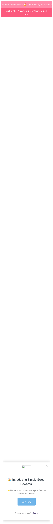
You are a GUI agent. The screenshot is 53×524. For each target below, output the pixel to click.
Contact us (26, 433)
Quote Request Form (26, 340)
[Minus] (7, 329)
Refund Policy (26, 447)
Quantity (8, 323)
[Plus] (19, 329)
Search (26, 424)
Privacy (26, 443)
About (27, 429)
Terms (26, 438)
